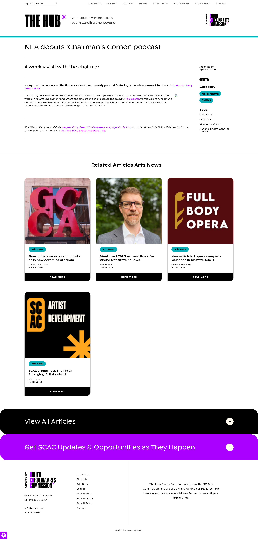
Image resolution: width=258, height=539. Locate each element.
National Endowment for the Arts (214, 130)
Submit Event (202, 3)
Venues (143, 3)
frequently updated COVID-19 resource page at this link (96, 127)
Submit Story (160, 3)
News (206, 100)
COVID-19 (205, 119)
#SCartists (95, 3)
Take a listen (132, 99)
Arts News (210, 94)
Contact (220, 3)
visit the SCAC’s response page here (83, 130)
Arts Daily (127, 3)
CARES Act (205, 114)
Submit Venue (181, 3)
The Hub (111, 3)
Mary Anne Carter (210, 124)
